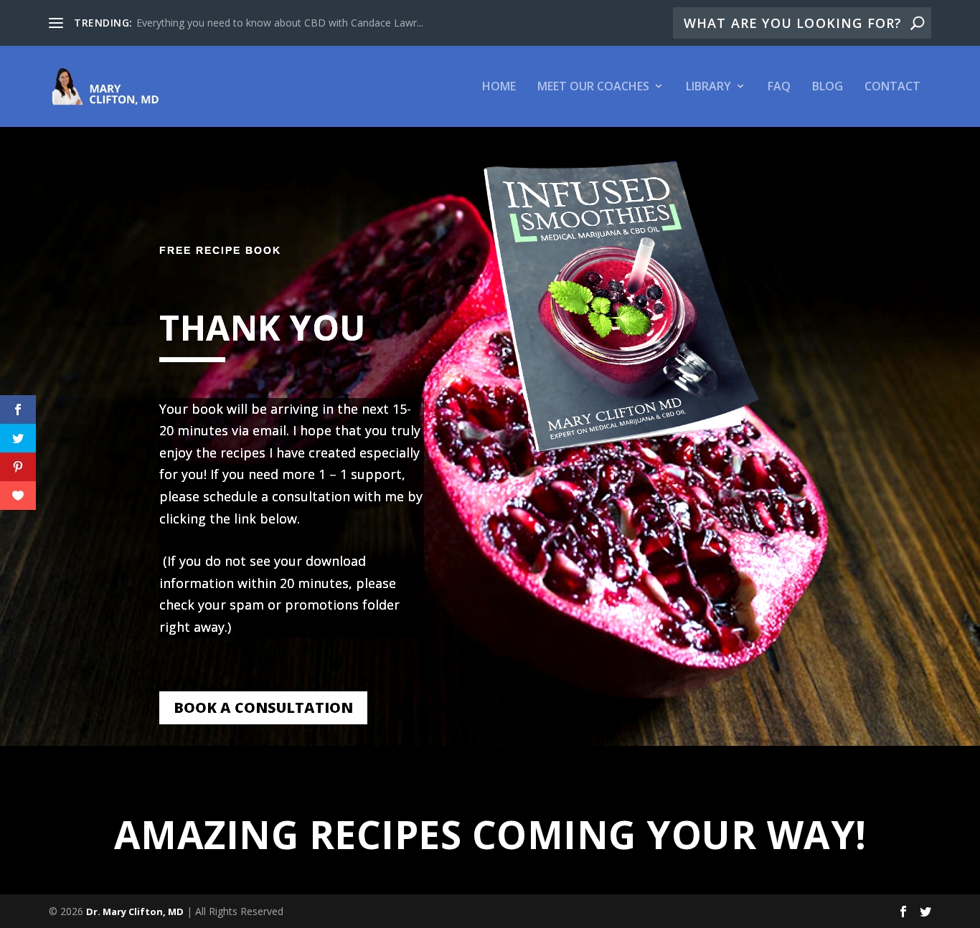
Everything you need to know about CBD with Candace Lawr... (279, 22)
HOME (499, 87)
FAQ (779, 87)
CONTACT (892, 87)
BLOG (827, 87)
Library (708, 87)
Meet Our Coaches (593, 87)
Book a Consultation (263, 707)
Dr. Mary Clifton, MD (135, 911)
